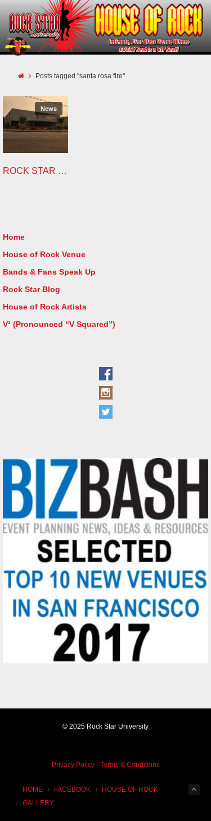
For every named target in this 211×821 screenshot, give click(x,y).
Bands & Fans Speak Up (49, 271)
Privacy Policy (73, 765)
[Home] (21, 76)
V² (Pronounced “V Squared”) (59, 324)
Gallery (38, 803)
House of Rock (130, 789)
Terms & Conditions (130, 765)
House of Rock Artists (45, 306)
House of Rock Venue (44, 254)
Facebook (72, 789)
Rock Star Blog (31, 289)
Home (14, 236)
